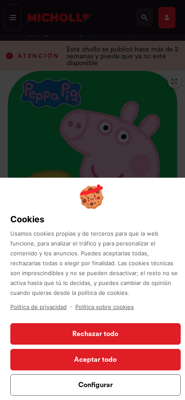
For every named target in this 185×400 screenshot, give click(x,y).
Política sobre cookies (104, 306)
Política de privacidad (38, 306)
